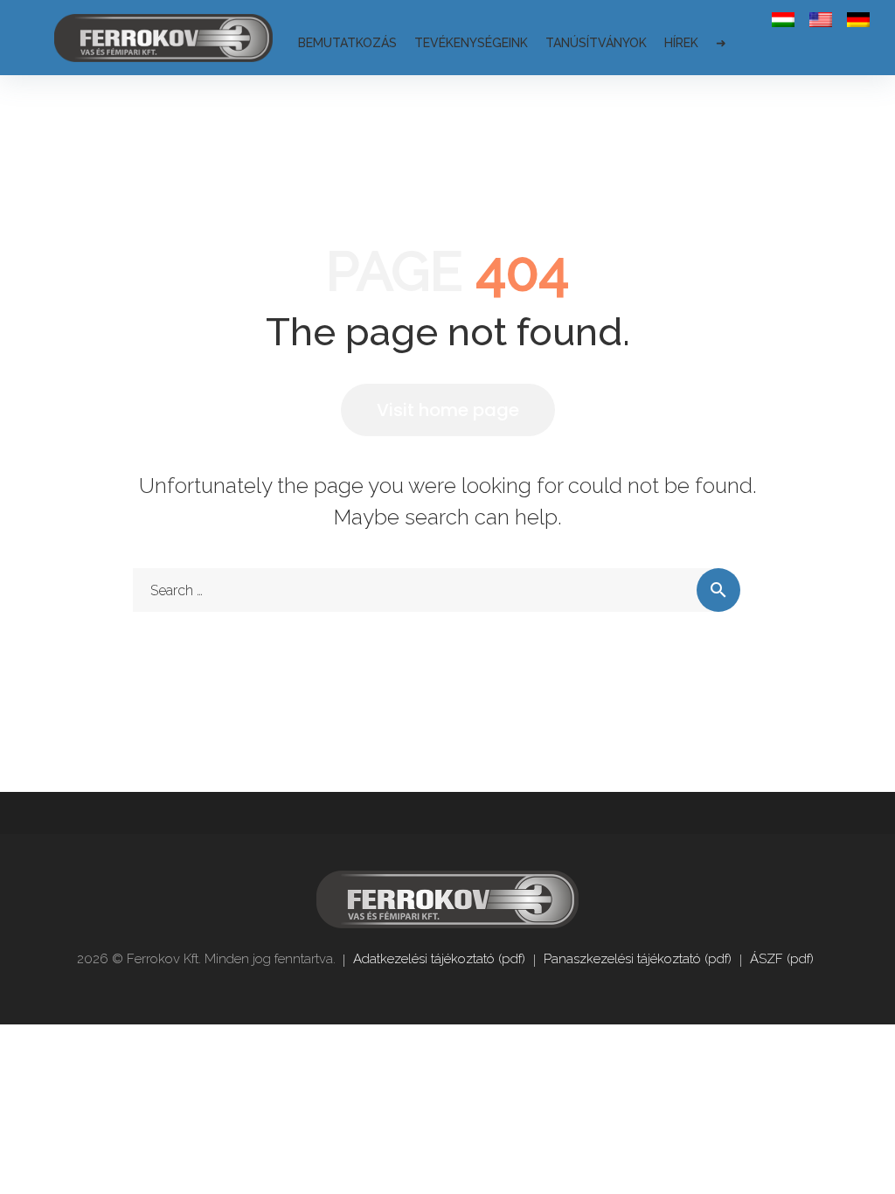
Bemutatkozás (347, 43)
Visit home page (448, 410)
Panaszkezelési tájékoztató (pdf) (638, 959)
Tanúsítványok (596, 43)
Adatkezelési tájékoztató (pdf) (439, 959)
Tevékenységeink (471, 43)
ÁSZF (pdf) (782, 959)
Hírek (681, 43)
